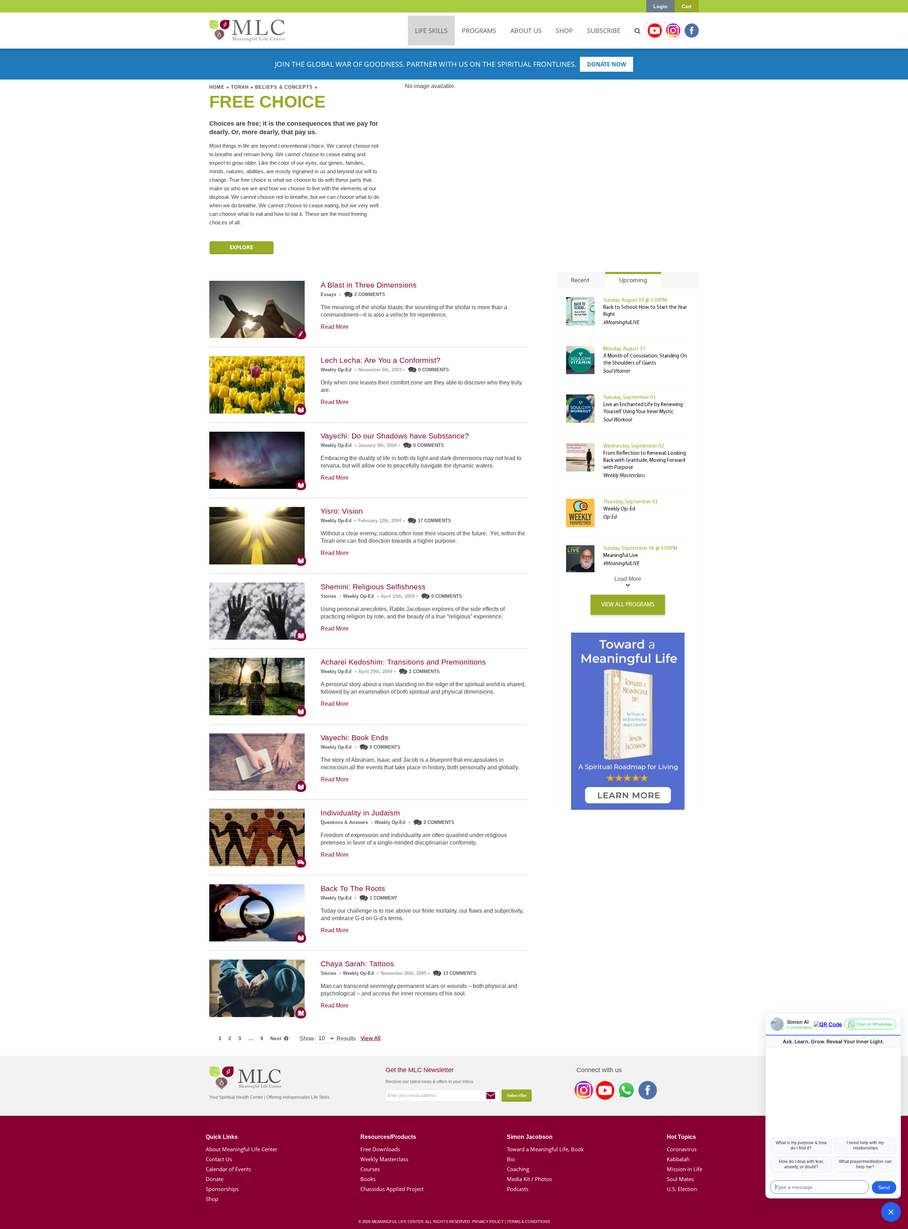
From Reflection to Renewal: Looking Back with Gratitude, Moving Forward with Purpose (644, 460)
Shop (212, 1198)
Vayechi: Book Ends (354, 737)
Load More (627, 579)
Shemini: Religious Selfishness (373, 587)
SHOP (564, 30)
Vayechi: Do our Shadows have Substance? (395, 436)
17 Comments (434, 520)
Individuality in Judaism (360, 813)
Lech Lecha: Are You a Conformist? (381, 360)
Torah (240, 87)
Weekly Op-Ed (336, 369)
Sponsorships (222, 1188)
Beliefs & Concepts (284, 87)
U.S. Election (682, 1188)
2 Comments (369, 294)
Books (368, 1178)
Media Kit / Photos (529, 1178)
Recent (580, 281)
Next (277, 1038)
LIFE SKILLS (431, 30)
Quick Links (222, 1137)
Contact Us (219, 1159)
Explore (241, 247)
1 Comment (383, 898)
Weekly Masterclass (384, 1159)
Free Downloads (380, 1149)
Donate (214, 1178)
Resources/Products (388, 1137)
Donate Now (606, 64)
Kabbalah (678, 1159)
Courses (370, 1169)
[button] (891, 1212)
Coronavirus (682, 1149)
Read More (335, 327)
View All (371, 1038)
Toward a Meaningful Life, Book (545, 1149)
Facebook (692, 30)
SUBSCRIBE (603, 30)
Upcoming (633, 281)
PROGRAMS (479, 30)
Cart (687, 6)
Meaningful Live (620, 555)
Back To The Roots (353, 888)
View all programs (627, 605)
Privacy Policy (488, 1221)
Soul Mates (680, 1178)
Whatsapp (626, 1091)
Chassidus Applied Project (391, 1188)
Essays (328, 294)
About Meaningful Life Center (241, 1149)
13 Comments (459, 973)
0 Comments (433, 369)
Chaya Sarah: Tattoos (357, 964)
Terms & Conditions (528, 1221)
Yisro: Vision (342, 511)
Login (660, 6)
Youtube (655, 30)
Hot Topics (681, 1137)
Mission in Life (684, 1169)
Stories (328, 596)
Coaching (518, 1169)
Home (217, 87)
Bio (511, 1159)
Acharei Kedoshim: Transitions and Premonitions (403, 662)
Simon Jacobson (530, 1137)
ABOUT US (526, 30)
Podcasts (517, 1188)
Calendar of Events (228, 1169)
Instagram (673, 30)
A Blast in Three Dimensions (369, 285)
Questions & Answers (344, 822)
